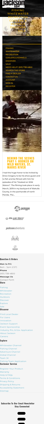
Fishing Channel (8, 349)
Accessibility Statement (12, 388)
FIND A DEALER (13, 73)
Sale (2, 306)
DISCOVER (18, 27)
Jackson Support (9, 324)
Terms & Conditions (10, 378)
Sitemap (4, 391)
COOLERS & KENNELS (16, 58)
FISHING (10, 48)
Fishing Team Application (13, 361)
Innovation (5, 320)
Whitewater (6, 291)
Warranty (4, 372)
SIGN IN (9, 83)
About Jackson (7, 333)
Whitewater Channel (10, 345)
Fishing (4, 287)
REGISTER (10, 86)
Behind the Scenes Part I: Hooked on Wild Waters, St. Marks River (20, 162)
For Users (5, 317)
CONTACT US (12, 77)
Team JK (4, 358)
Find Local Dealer (9, 314)
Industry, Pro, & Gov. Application (16, 330)
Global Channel (8, 355)
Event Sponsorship (10, 327)
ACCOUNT (10, 80)
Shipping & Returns (10, 385)
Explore (4, 303)
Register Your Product (11, 369)
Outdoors (5, 297)
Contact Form (7, 280)
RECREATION (18, 17)
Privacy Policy (7, 381)
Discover (4, 300)
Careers (4, 336)
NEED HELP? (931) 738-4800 (9, 7)
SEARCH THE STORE (15, 70)
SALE (22, 30)
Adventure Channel (10, 352)
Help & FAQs (6, 375)
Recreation (5, 294)
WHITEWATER (12, 51)
